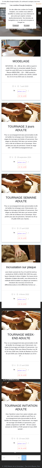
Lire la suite (22, 96)
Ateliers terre (21, 162)
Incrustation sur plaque (21, 267)
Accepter (26, 25)
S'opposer (16, 25)
